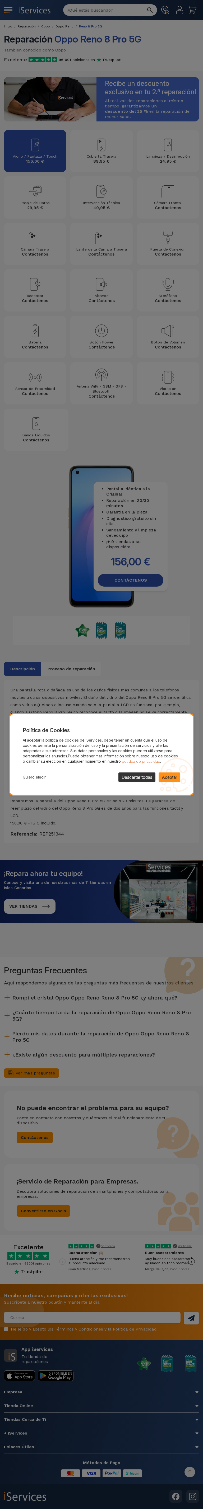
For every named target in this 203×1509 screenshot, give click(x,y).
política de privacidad (141, 761)
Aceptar (169, 777)
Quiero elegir (34, 777)
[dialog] (101, 754)
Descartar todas (137, 777)
